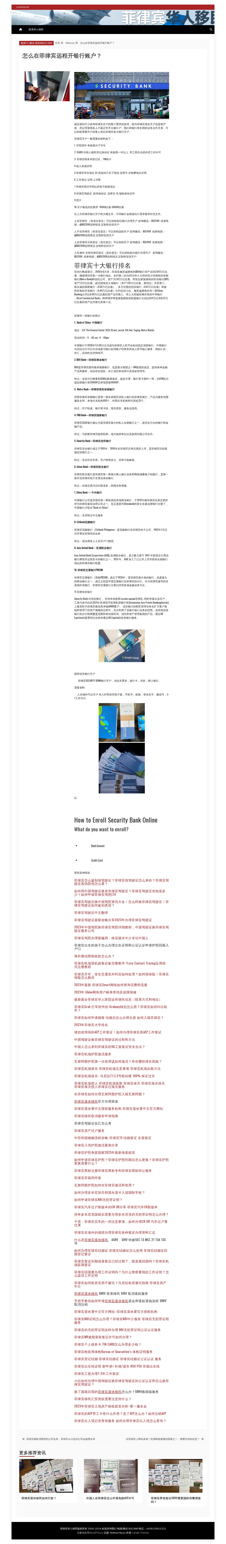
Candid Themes (140, 1532)
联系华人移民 (36, 29)
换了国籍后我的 (86, 1391)
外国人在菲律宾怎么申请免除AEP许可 (110, 1498)
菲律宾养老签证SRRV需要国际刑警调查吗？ (176, 1499)
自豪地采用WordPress (89, 1532)
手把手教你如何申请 (89, 1300)
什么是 (79, 1239)
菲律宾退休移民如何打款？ (39, 1498)
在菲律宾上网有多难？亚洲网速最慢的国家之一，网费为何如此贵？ (163, 1438)
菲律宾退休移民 (86, 1101)
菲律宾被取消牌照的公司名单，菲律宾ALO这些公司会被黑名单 (60, 1438)
